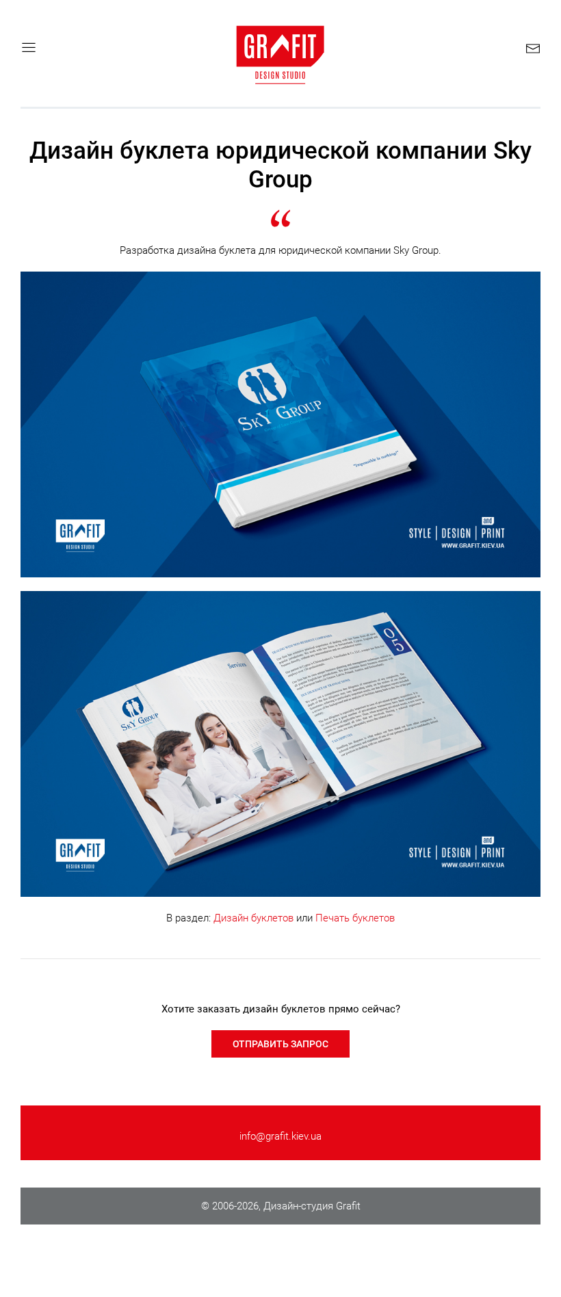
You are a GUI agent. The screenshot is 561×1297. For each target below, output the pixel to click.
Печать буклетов (355, 918)
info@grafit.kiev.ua (280, 1136)
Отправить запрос (280, 1043)
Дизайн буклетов (253, 918)
